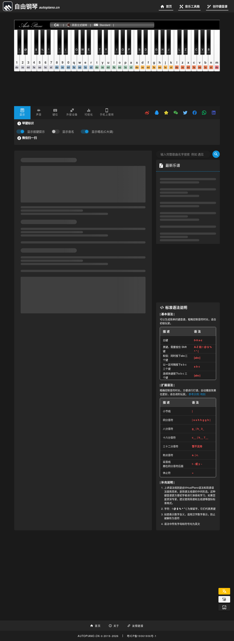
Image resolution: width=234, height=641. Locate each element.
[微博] (147, 113)
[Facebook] (195, 113)
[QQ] (157, 113)
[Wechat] (176, 113)
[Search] (216, 180)
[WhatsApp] (204, 113)
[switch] (56, 132)
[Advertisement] (188, 299)
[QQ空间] (166, 113)
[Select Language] (224, 591)
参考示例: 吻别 (197, 420)
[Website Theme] (224, 599)
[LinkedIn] (214, 113)
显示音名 (68, 132)
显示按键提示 (36, 132)
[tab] (22, 112)
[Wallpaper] (224, 607)
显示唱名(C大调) (102, 132)
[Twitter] (185, 113)
